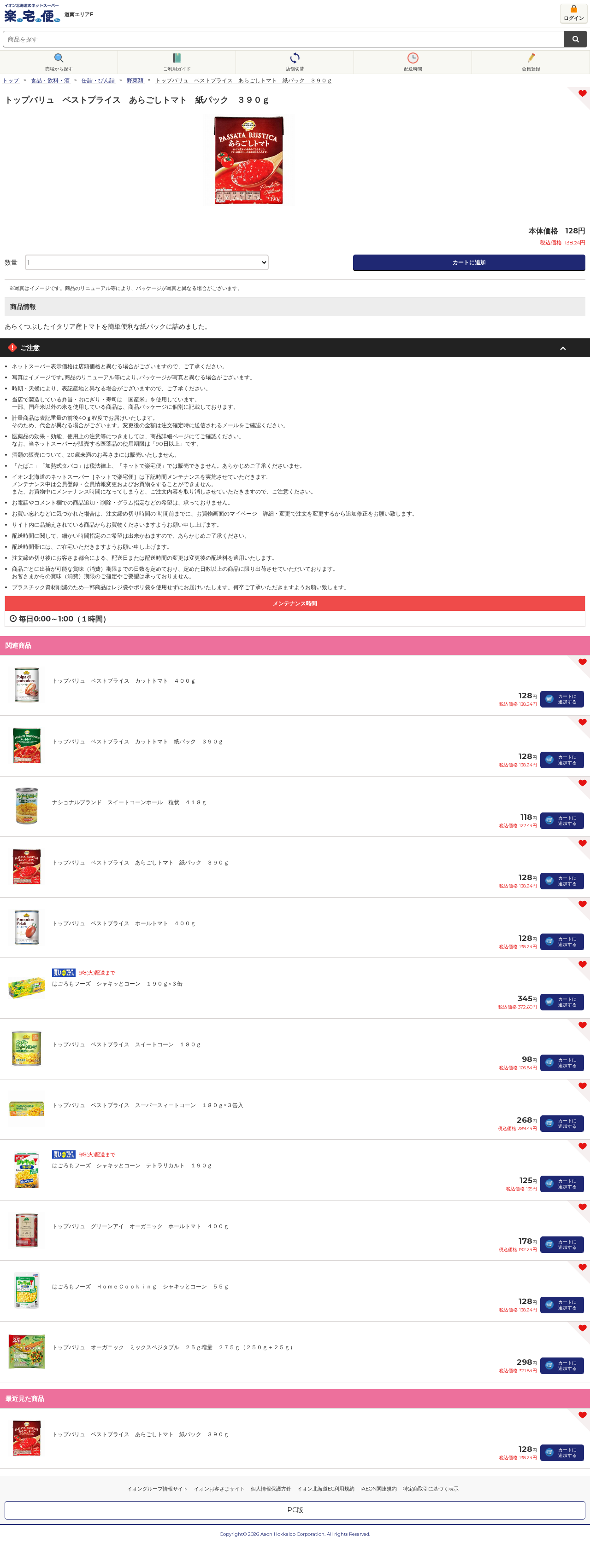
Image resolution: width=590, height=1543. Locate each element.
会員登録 (531, 69)
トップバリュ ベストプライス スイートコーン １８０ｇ (126, 1044)
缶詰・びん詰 (98, 80)
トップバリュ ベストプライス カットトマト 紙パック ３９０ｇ (138, 741)
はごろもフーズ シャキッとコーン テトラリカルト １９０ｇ (132, 1165)
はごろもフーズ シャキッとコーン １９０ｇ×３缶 (117, 983)
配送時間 (413, 69)
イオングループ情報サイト (157, 1488)
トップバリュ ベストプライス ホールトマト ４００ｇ (124, 923)
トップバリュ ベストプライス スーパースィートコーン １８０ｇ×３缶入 (147, 1105)
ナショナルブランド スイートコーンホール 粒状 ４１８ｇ (129, 802)
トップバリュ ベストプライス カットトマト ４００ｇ (124, 680)
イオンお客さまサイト (219, 1488)
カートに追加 (469, 262)
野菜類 (135, 80)
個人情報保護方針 (271, 1488)
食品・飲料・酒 (50, 80)
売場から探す (59, 69)
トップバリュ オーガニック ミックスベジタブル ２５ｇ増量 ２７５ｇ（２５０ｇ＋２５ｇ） (173, 1347)
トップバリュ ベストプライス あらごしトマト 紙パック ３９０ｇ (140, 862)
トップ (10, 80)
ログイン (574, 18)
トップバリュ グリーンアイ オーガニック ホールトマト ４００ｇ (140, 1226)
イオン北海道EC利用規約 (325, 1488)
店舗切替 (295, 69)
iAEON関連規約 (378, 1488)
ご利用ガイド (177, 69)
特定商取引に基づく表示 (431, 1488)
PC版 (295, 1510)
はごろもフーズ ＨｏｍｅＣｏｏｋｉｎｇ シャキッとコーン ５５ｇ (140, 1286)
